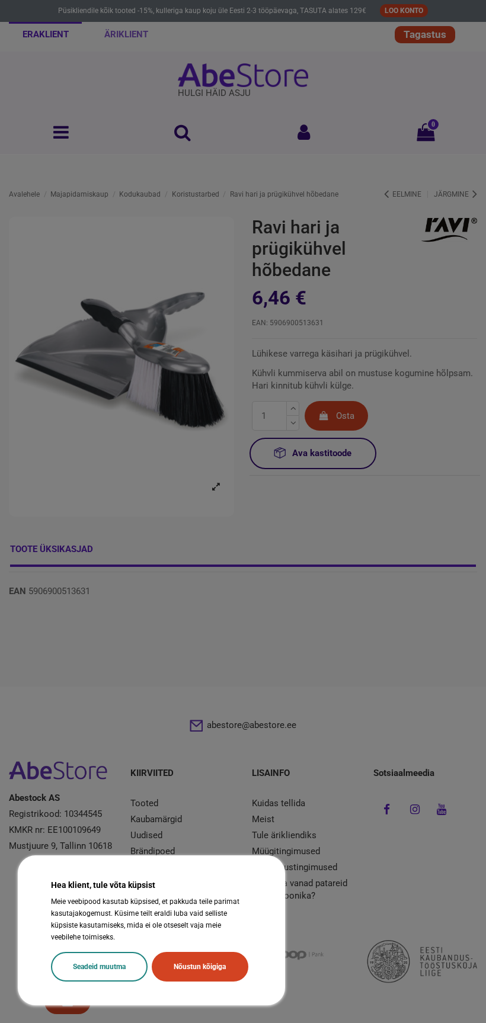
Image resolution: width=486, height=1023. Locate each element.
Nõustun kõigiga (200, 967)
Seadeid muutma (99, 967)
